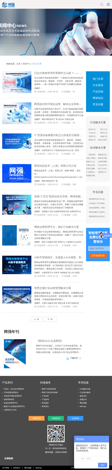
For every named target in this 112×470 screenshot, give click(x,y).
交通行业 (92, 136)
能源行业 (92, 140)
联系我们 (45, 406)
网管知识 (98, 98)
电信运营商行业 (104, 140)
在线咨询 (56, 418)
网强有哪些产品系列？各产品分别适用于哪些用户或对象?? (98, 212)
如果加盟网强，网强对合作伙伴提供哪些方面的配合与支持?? (98, 208)
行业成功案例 (85, 392)
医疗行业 (103, 129)
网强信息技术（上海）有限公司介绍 (55, 165)
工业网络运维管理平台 (92, 172)
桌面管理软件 (9, 399)
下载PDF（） (76, 358)
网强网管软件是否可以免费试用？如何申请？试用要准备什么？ (98, 216)
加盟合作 (83, 399)
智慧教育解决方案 (92, 176)
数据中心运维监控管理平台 (92, 162)
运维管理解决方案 (104, 162)
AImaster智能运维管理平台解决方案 (104, 165)
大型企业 (92, 133)
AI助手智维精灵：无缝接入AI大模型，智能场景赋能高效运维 (69, 257)
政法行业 (92, 129)
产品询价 (45, 396)
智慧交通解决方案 (92, 169)
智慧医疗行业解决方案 (104, 172)
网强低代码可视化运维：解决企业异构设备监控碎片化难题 (68, 104)
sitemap (83, 406)
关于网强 (5, 468)
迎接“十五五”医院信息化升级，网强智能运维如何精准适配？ (69, 196)
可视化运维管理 (92, 165)
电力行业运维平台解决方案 (104, 169)
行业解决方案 (85, 389)
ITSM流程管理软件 (11, 392)
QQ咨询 (75, 418)
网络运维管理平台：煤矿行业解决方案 (56, 226)
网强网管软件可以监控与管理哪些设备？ (98, 199)
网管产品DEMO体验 (50, 392)
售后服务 (45, 403)
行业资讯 (98, 85)
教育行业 (103, 133)
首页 (18, 64)
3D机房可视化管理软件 (13, 396)
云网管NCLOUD (10, 410)
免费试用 (37, 418)
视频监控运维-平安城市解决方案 (104, 155)
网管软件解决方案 (104, 158)
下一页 (50, 319)
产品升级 (98, 91)
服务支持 (83, 396)
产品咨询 (45, 399)
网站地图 (83, 403)
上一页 (36, 319)
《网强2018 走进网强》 (50, 340)
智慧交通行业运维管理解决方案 (52, 288)
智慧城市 (92, 155)
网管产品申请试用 (49, 389)
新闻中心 (27, 64)
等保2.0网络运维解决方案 (92, 158)
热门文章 (37, 64)
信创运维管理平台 (11, 403)
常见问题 (98, 104)
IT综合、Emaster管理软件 (14, 389)
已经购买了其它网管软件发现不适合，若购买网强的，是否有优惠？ (98, 203)
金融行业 (103, 136)
